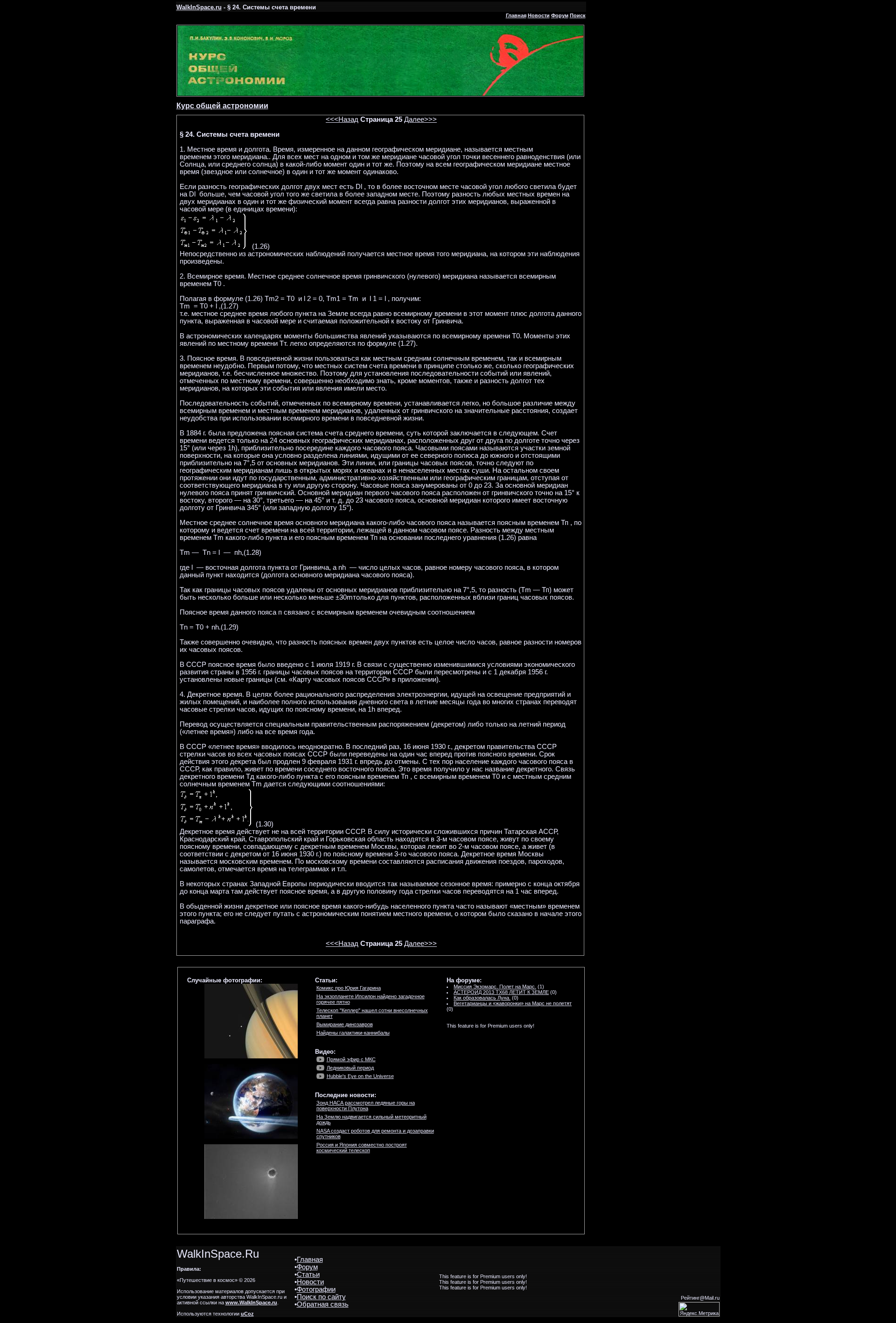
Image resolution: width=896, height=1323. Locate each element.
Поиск (578, 15)
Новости (539, 15)
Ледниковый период (350, 1068)
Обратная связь (323, 1304)
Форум (559, 15)
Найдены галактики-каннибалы (353, 1033)
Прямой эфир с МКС (351, 1059)
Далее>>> (420, 119)
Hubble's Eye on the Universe (360, 1076)
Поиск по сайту (321, 1297)
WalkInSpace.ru (199, 7)
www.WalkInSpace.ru (251, 1302)
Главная (516, 15)
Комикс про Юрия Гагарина (348, 988)
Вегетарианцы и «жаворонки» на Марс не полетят (513, 1003)
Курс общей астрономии (222, 106)
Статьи (308, 1274)
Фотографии (316, 1289)
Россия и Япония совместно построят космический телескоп (361, 1147)
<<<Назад (342, 119)
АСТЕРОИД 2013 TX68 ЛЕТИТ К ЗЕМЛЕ (501, 992)
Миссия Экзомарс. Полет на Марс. (495, 986)
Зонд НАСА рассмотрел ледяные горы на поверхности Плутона (365, 1105)
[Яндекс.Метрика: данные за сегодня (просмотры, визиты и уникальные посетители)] (699, 1309)
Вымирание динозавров (344, 1024)
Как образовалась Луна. (482, 998)
